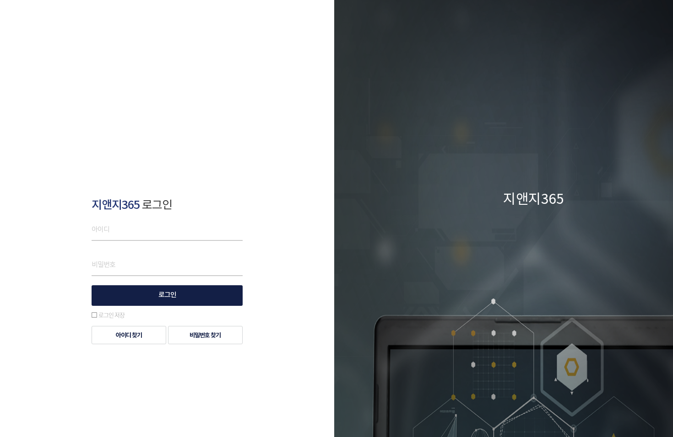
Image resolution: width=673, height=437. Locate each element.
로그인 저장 (111, 314)
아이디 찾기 (129, 335)
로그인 (167, 295)
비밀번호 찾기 (205, 335)
